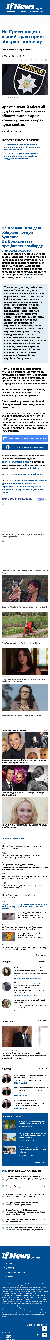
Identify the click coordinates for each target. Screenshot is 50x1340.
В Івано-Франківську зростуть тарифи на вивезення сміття (21, 847)
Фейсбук (34, 468)
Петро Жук (19, 1010)
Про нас (8, 1264)
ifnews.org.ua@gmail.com (15, 462)
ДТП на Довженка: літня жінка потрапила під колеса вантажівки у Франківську (32, 915)
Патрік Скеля (24, 50)
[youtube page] (38, 1325)
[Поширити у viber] (41, 60)
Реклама (8, 1277)
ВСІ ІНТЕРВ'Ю (42, 1021)
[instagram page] (46, 1325)
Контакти (9, 1268)
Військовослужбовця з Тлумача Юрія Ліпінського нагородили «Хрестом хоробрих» (24, 877)
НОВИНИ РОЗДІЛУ (40, 1163)
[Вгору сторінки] (44, 1328)
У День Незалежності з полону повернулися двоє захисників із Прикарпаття (25, 1195)
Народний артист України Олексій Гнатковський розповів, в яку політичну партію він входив (24, 1055)
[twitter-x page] (34, 1325)
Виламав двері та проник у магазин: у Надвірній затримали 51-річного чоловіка (24, 147)
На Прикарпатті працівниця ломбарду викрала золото (22, 245)
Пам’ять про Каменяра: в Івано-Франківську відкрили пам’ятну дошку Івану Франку (22, 928)
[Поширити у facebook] (31, 60)
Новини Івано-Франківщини (27, 474)
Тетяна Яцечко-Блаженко (27, 978)
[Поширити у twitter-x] (36, 60)
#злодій (11, 480)
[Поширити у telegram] (46, 60)
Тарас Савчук (20, 1083)
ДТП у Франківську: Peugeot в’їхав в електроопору (18, 896)
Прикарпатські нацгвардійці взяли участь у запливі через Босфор (22, 887)
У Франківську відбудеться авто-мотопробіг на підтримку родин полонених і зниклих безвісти (24, 906)
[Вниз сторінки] (44, 1335)
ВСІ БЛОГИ (43, 1069)
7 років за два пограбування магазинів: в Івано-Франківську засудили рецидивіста (21, 156)
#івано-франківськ (27, 480)
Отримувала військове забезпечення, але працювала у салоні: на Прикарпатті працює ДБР (26, 1178)
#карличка (30, 483)
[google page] (27, 1325)
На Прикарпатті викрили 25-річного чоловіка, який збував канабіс (22, 1204)
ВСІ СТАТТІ (43, 961)
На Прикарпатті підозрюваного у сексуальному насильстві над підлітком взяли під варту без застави (25, 867)
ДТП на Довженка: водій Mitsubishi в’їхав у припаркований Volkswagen (31, 935)
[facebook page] (30, 1325)
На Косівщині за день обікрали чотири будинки (22, 232)
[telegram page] (42, 1325)
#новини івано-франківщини (17, 490)
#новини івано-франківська (29, 486)
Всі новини (42, 955)
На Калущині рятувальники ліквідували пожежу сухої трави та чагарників (24, 948)
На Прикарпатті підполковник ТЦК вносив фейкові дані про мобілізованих (22, 856)
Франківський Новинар (26, 995)
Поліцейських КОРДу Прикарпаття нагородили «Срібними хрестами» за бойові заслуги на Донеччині (25, 1212)
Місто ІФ (30, 277)
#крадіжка (7, 486)
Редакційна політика (15, 1272)
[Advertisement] (25, 196)
